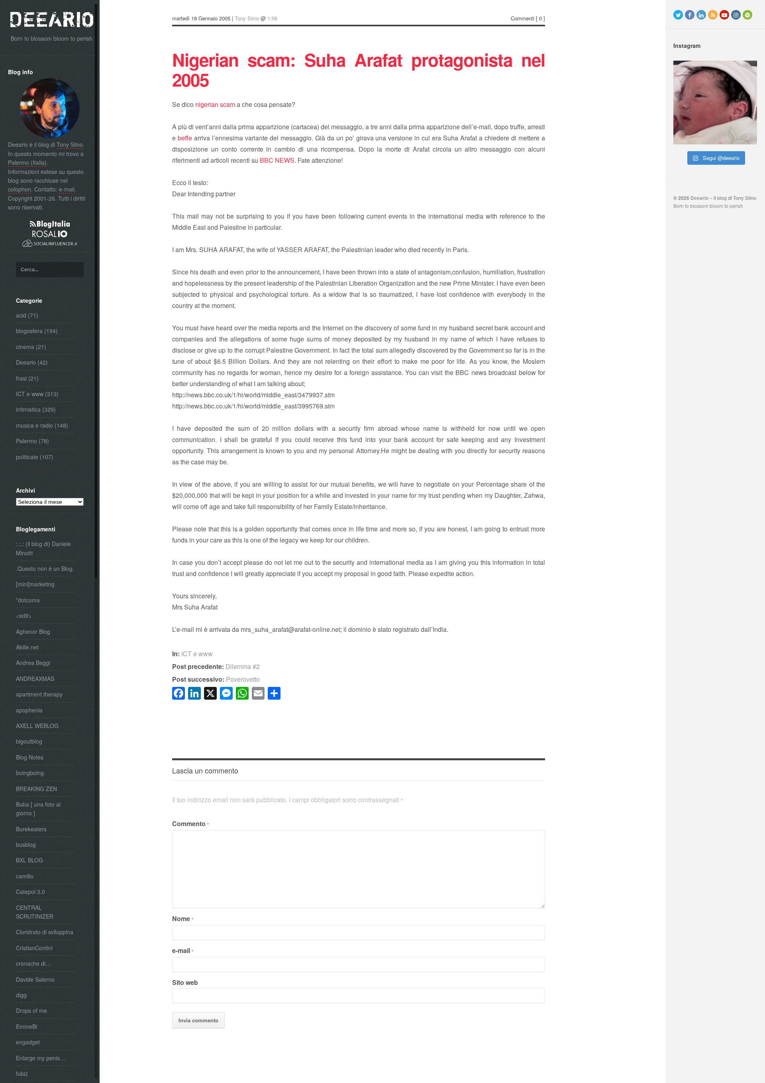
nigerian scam (215, 104)
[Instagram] (736, 15)
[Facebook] (689, 15)
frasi (21, 378)
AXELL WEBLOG (37, 726)
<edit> (23, 615)
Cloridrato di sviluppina (44, 932)
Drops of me (31, 1010)
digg (21, 995)
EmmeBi (26, 1026)
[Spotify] (747, 15)
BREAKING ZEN (36, 789)
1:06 (272, 18)
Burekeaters (31, 829)
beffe (185, 137)
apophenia (29, 710)
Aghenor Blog (33, 631)
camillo (24, 876)
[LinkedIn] (701, 15)
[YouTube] (724, 15)
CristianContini (34, 948)
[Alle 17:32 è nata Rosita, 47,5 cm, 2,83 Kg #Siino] (715, 102)
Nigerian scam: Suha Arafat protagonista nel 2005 (358, 69)
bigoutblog (29, 741)
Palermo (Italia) (27, 162)
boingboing (30, 773)
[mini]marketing (35, 584)
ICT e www (29, 394)
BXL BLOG (29, 860)
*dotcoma (28, 600)
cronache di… (33, 963)
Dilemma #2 (216, 666)
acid (21, 315)
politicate (27, 457)
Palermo (26, 441)
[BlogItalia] (50, 226)
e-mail (67, 189)
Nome (182, 918)
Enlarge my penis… (40, 1058)
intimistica (28, 409)
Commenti (522, 18)
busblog (26, 844)
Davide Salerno (35, 979)
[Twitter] (678, 15)
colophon (19, 189)
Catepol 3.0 (30, 892)
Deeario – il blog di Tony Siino (723, 197)
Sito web (185, 982)
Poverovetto (216, 679)
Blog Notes (29, 757)
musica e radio (34, 425)
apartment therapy (39, 694)
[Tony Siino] (50, 136)
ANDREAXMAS (35, 679)
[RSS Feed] (713, 15)
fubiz (22, 1073)
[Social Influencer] (50, 247)
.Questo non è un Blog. (45, 568)
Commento (190, 823)
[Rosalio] (50, 235)
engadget (28, 1042)
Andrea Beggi (33, 663)
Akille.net (27, 647)
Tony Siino (70, 144)
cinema (25, 347)
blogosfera (29, 331)
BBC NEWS (277, 160)
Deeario (26, 362)
